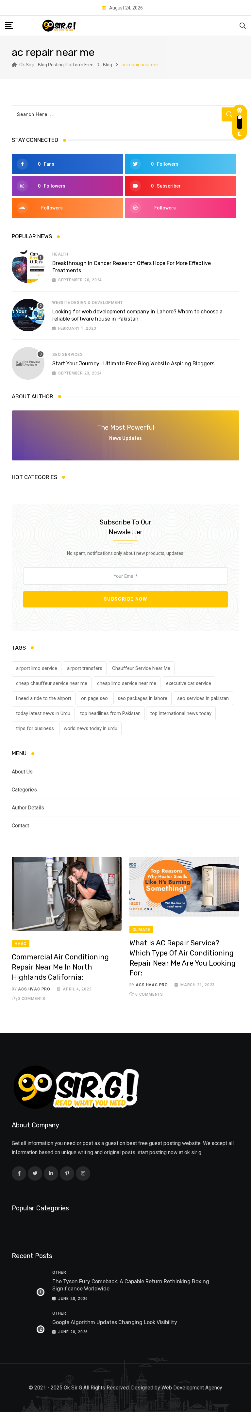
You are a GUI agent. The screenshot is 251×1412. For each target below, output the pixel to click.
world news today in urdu (90, 728)
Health (60, 254)
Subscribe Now (125, 599)
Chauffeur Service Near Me (141, 668)
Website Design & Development (87, 302)
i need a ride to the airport (43, 698)
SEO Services (67, 354)
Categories (24, 790)
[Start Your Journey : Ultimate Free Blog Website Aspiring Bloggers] (28, 363)
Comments (31, 998)
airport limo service (36, 668)
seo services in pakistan (203, 698)
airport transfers (84, 668)
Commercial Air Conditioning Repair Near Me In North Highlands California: (60, 967)
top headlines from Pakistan (110, 713)
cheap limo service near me (126, 683)
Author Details (28, 808)
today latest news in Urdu (43, 713)
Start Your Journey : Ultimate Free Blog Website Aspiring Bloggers (133, 363)
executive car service (188, 683)
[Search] (243, 25)
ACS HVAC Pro (34, 989)
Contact (20, 825)
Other (59, 1272)
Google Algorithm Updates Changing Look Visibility (114, 1322)
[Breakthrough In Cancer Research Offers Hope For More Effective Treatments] (28, 266)
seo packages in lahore (142, 698)
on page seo (94, 698)
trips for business (35, 728)
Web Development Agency (191, 1388)
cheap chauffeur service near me (51, 683)
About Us (22, 772)
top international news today (180, 713)
